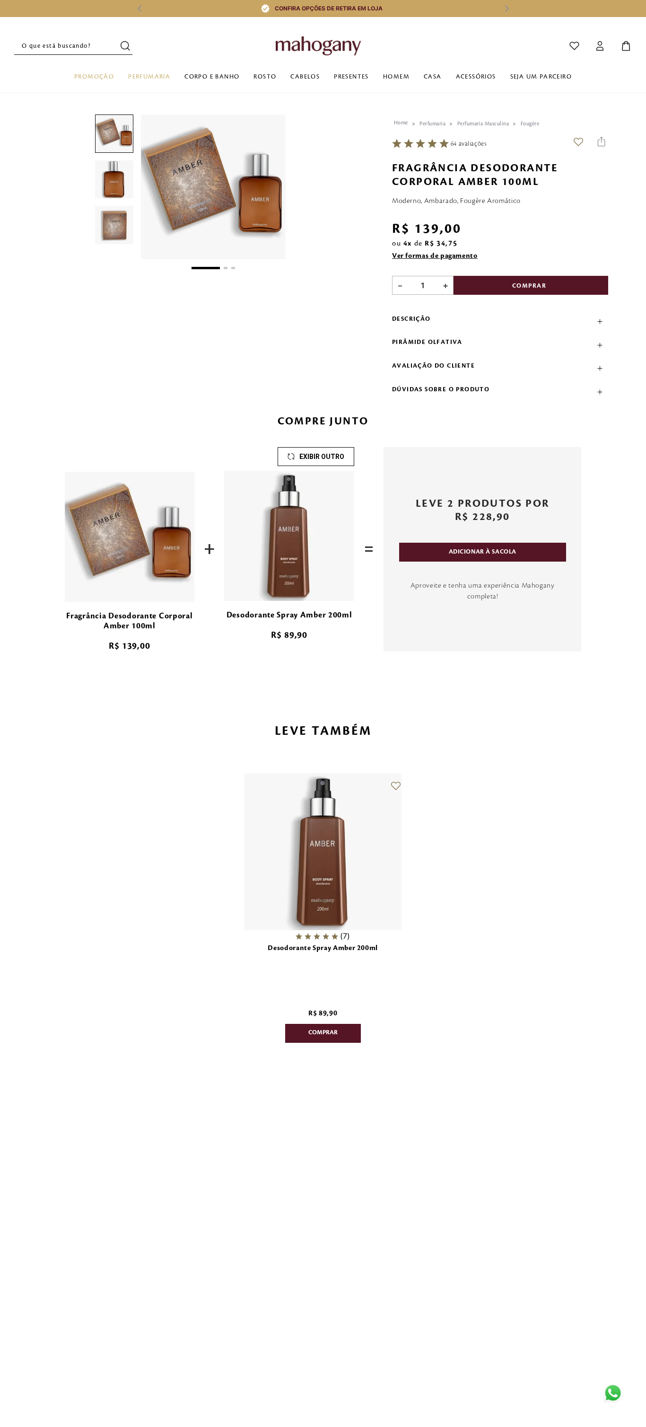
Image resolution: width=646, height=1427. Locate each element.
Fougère (530, 124)
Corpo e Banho (211, 76)
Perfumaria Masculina (483, 124)
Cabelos (305, 76)
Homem (396, 76)
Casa (433, 76)
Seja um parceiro (541, 76)
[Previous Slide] (139, 8)
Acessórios (476, 76)
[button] (213, 188)
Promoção (94, 76)
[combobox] (73, 46)
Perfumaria (149, 76)
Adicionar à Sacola (482, 551)
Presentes (351, 76)
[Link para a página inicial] (401, 123)
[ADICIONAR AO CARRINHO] (323, 1033)
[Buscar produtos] (126, 45)
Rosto (264, 76)
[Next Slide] (507, 8)
